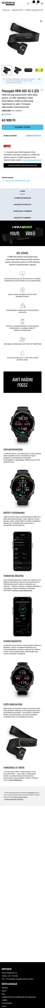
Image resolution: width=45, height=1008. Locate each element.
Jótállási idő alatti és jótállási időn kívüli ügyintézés (19, 997)
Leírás (22, 191)
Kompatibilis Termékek (22, 211)
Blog (3, 994)
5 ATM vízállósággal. (15, 780)
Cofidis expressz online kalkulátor (22, 165)
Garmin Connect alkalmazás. (23, 590)
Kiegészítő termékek (22, 218)
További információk (22, 198)
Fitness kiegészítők (34, 10)
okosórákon (31, 792)
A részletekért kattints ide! (31, 160)
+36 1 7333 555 (12, 976)
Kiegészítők (17, 10)
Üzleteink (5, 988)
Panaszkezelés (7, 1003)
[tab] (22, 191)
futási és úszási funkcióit (21, 797)
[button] (36, 3)
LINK (39, 79)
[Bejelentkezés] (28, 3)
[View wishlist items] (32, 3)
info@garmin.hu (11, 973)
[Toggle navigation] (42, 3)
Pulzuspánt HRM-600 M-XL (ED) (17, 181)
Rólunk (4, 991)
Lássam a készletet (33, 135)
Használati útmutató (22, 204)
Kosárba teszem (22, 127)
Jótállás (4, 1000)
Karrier (4, 1006)
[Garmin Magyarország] (8, 3)
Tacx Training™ (20, 460)
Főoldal (6, 10)
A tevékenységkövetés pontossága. (13, 799)
